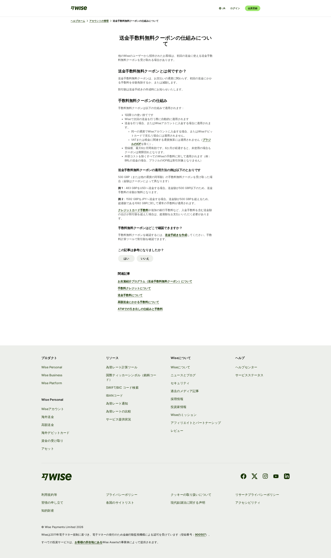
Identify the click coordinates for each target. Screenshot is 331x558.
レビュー (177, 430)
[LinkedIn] (287, 477)
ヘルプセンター (246, 367)
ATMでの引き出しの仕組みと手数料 (140, 309)
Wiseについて (180, 367)
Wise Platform (51, 383)
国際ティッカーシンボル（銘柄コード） (131, 377)
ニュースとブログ (183, 375)
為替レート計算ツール (121, 367)
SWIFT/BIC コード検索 (122, 387)
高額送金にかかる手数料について (138, 302)
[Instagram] (265, 477)
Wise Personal (51, 367)
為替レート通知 (117, 403)
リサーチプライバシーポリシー (257, 494)
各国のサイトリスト (120, 502)
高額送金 (47, 425)
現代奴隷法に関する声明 (188, 502)
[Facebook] (243, 477)
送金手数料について (130, 295)
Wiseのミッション (184, 415)
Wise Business (51, 375)
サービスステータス (249, 375)
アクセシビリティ (247, 502)
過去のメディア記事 (185, 391)
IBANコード (114, 395)
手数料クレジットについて (134, 288)
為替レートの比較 (118, 411)
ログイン (235, 8)
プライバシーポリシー (121, 494)
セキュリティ (180, 383)
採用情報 (177, 399)
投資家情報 (178, 407)
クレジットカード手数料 (133, 210)
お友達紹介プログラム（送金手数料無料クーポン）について (155, 281)
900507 (200, 534)
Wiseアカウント (52, 409)
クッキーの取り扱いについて (191, 494)
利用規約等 (49, 494)
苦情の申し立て (52, 502)
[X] (255, 477)
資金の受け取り (52, 440)
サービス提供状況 (118, 419)
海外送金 (47, 417)
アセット (47, 448)
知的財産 (47, 510)
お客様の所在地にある (88, 542)
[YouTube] (276, 477)
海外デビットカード (55, 433)
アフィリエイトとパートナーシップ (196, 423)
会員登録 (252, 8)
